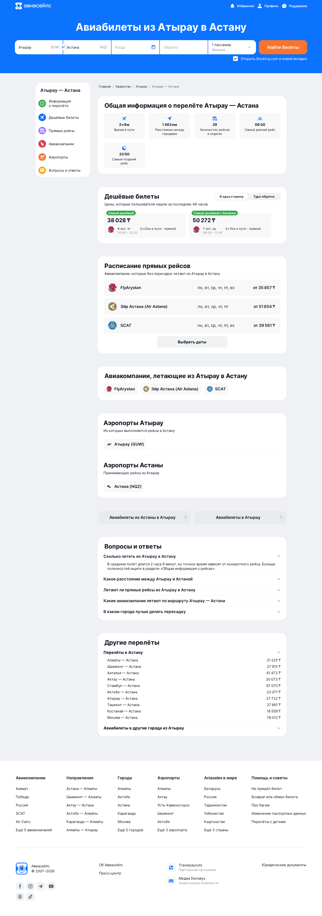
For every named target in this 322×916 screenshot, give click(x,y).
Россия (22, 805)
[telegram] (41, 886)
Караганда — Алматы (84, 821)
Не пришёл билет (267, 788)
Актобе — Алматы (82, 813)
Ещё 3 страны (216, 830)
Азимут (22, 788)
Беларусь (212, 788)
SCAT (20, 813)
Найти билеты (283, 47)
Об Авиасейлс (111, 865)
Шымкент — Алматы (83, 797)
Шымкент (165, 813)
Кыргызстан (214, 821)
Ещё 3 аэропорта (172, 830)
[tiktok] (30, 896)
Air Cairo (23, 821)
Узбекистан (214, 813)
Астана (124, 805)
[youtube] (51, 886)
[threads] (20, 896)
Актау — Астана (80, 805)
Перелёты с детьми (269, 821)
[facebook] (20, 886)
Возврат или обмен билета (275, 797)
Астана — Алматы (81, 788)
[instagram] (30, 886)
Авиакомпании (30, 777)
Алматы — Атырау (82, 830)
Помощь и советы (270, 777)
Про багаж (261, 805)
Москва (124, 821)
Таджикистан (215, 805)
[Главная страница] (33, 6)
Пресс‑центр (110, 873)
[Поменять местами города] (63, 47)
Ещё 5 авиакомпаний (34, 830)
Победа (22, 797)
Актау (162, 797)
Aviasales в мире (220, 777)
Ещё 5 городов (130, 830)
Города (125, 777)
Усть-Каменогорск (173, 805)
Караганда (127, 813)
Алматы (124, 788)
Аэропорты (168, 777)
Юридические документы (284, 865)
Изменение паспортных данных (279, 813)
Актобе (124, 797)
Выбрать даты (192, 342)
